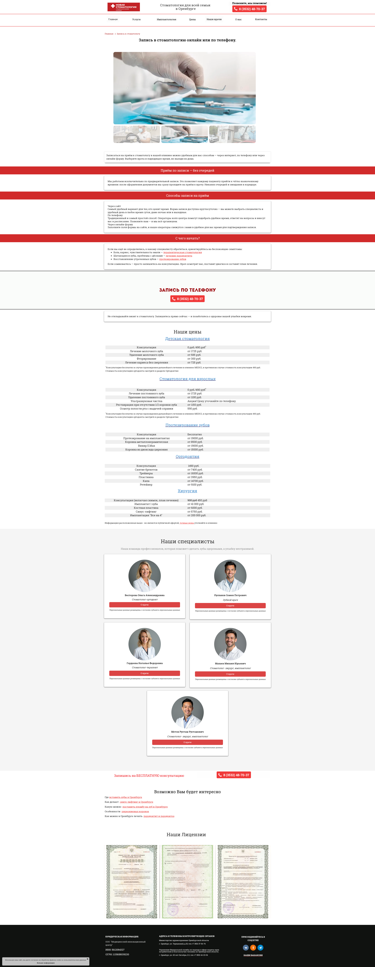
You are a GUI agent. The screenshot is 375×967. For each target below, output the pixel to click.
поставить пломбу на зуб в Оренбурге (145, 806)
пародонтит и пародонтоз (159, 816)
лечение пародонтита (179, 255)
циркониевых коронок (135, 811)
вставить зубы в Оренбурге (125, 797)
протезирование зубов (172, 259)
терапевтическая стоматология (182, 252)
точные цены (187, 523)
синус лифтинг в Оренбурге (136, 801)
